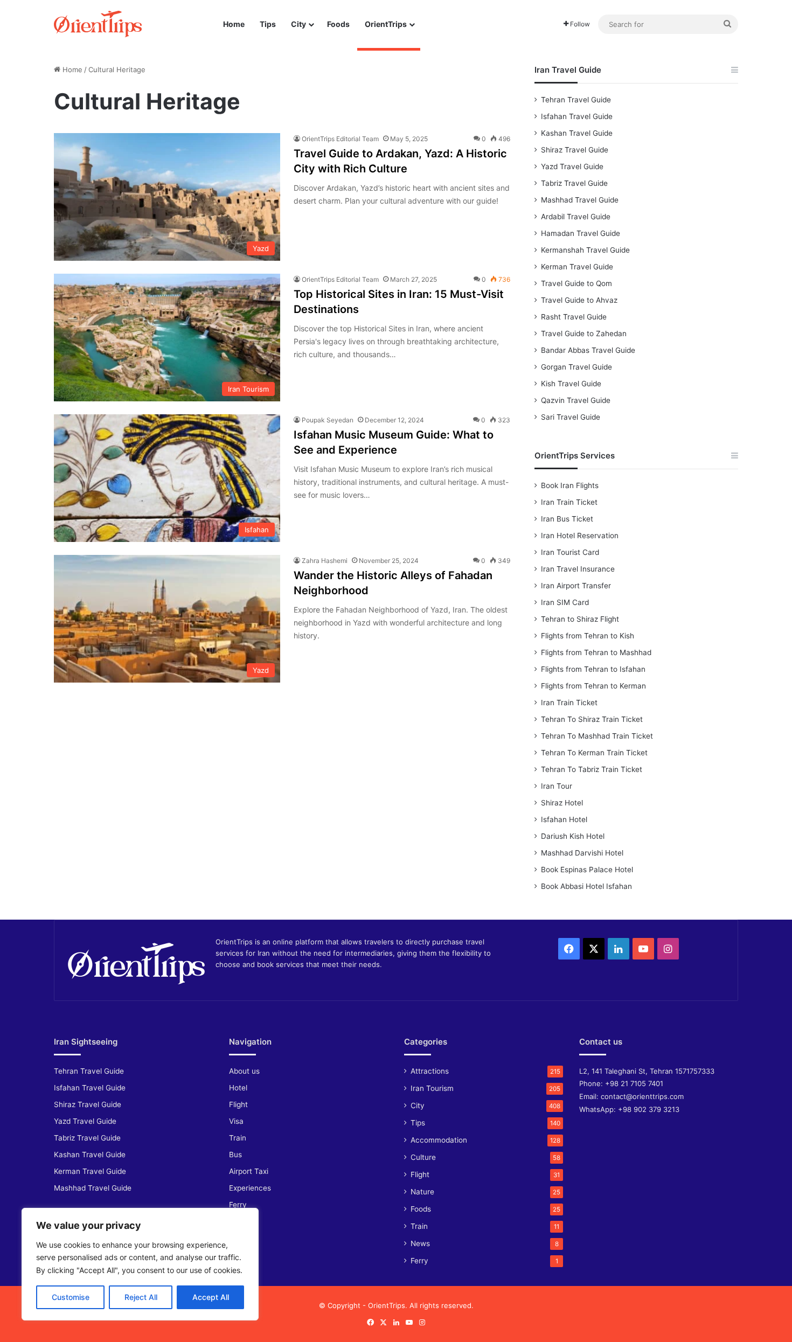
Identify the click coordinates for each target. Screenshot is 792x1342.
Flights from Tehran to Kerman (593, 686)
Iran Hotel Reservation (580, 535)
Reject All (140, 1297)
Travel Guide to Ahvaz (579, 300)
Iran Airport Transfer (576, 585)
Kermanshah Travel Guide (585, 250)
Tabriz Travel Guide (574, 183)
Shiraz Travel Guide (574, 149)
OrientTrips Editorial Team (340, 139)
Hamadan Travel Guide (580, 233)
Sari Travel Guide (570, 417)
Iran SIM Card (565, 602)
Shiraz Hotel (562, 802)
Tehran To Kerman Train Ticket (594, 752)
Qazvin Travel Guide (575, 400)
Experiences (250, 1188)
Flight (238, 1104)
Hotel (238, 1087)
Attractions (430, 1071)
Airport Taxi (248, 1171)
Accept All (210, 1297)
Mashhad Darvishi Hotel (582, 853)
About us (244, 1071)
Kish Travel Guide (571, 383)
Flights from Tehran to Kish (587, 635)
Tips (268, 24)
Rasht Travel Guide (574, 316)
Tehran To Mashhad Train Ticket (597, 736)
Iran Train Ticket (569, 502)
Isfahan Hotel (564, 819)
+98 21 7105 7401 (634, 1083)
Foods (338, 24)
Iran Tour (556, 786)
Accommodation (439, 1140)
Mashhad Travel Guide (580, 200)
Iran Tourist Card (570, 552)
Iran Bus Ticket (567, 518)
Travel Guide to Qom (576, 283)
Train (237, 1138)
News (420, 1243)
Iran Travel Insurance (578, 569)
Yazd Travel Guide (572, 166)
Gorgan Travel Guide (576, 367)
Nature (422, 1191)
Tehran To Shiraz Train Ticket (592, 719)
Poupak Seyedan (327, 420)
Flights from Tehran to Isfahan (593, 669)
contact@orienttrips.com (642, 1096)
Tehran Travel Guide (576, 99)
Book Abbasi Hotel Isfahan (586, 886)
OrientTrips (386, 24)
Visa (236, 1121)
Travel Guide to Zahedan (584, 333)
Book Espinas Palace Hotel (587, 869)
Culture (423, 1157)
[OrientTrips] (98, 24)
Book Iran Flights (570, 485)
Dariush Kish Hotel (573, 836)
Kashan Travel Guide (577, 133)
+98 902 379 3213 (648, 1109)
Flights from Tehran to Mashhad (596, 652)
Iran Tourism (432, 1088)
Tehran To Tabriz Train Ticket (591, 769)
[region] (140, 1264)
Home (234, 24)
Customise (70, 1297)
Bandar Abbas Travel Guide (588, 350)
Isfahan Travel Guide (577, 116)
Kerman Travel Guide (577, 266)
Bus (235, 1154)
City (298, 24)
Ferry (238, 1204)
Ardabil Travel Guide (575, 216)
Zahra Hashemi (325, 561)
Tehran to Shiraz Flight (580, 619)
